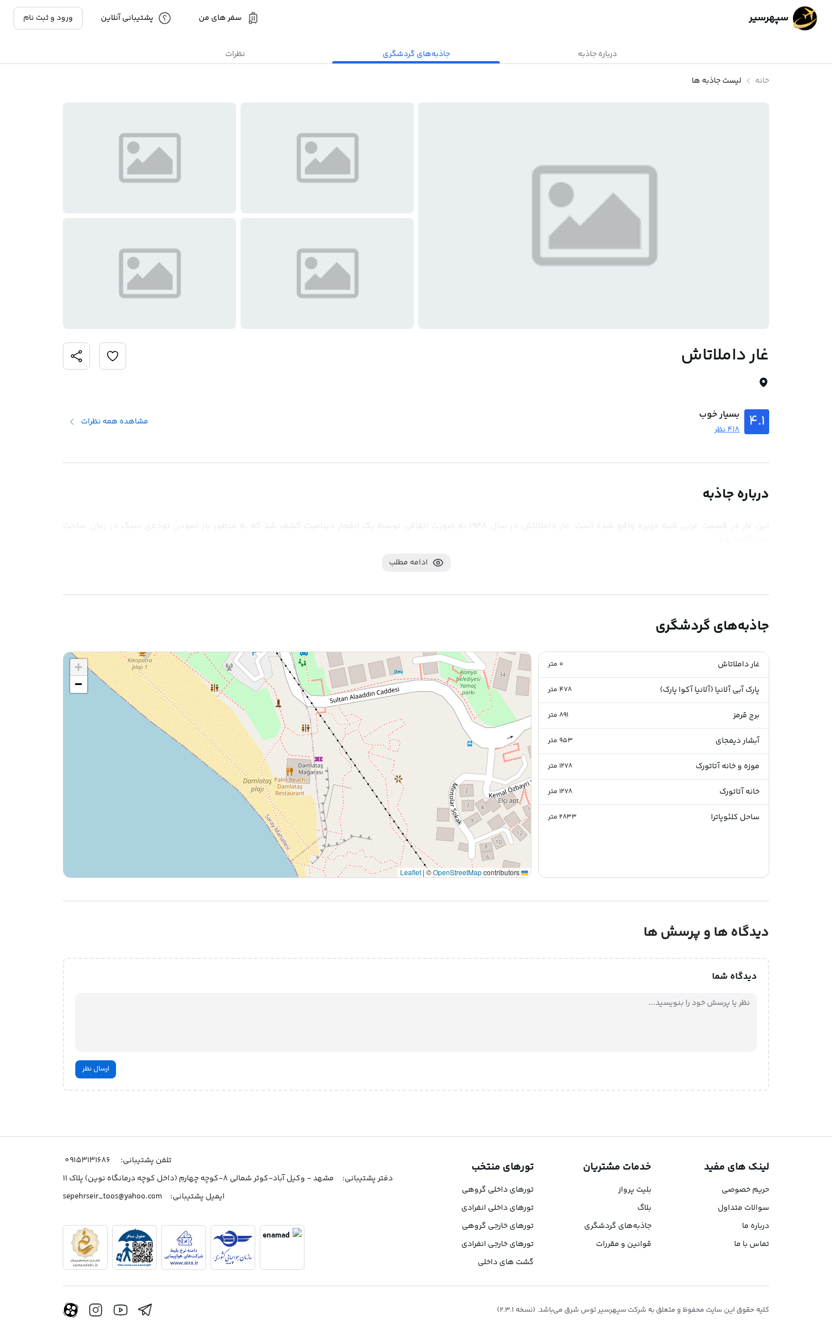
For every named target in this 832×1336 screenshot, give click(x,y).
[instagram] (96, 1310)
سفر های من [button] (220, 18)
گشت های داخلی (506, 1262)
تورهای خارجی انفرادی (497, 1244)
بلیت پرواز (634, 1190)
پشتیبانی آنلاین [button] (127, 18)
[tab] (597, 54)
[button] (654, 665)
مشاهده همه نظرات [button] (114, 422)
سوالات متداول (743, 1208)
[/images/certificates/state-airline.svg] (233, 1247)
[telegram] (145, 1310)
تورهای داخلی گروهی (498, 1190)
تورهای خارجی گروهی (498, 1226)
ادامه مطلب (408, 562)
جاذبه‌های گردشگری (617, 1226)
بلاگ (644, 1208)
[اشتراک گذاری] (112, 356)
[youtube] (120, 1310)
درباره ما (755, 1226)
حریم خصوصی (745, 1190)
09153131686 (87, 1160)
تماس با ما (751, 1244)
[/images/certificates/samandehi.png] (85, 1247)
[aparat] (71, 1310)
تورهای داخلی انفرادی (497, 1208)
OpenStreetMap (457, 872)
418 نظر (727, 429)
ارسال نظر (95, 1069)
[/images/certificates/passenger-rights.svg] (134, 1247)
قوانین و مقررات (623, 1244)
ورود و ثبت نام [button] (48, 18)
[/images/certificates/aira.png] (183, 1247)
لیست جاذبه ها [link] (716, 81)
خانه (762, 81)
